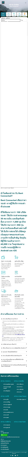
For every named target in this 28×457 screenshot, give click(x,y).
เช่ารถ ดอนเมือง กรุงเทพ (8, 384)
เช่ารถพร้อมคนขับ (4, 447)
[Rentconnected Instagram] (17, 455)
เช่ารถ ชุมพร (6, 417)
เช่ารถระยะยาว (4, 445)
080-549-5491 (6, 432)
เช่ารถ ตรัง (5, 409)
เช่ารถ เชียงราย (20, 384)
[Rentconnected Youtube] (15, 455)
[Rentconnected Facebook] (11, 455)
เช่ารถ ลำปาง (19, 386)
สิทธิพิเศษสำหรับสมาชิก (6, 441)
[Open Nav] (25, 3)
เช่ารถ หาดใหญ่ (6, 402)
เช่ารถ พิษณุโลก (6, 390)
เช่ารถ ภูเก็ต (5, 399)
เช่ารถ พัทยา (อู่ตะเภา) (21, 399)
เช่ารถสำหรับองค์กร (5, 449)
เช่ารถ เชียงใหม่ (20, 389)
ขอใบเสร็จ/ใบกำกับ (5, 443)
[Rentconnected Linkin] (13, 455)
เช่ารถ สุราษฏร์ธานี (7, 404)
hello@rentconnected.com (13, 437)
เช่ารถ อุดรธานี (6, 427)
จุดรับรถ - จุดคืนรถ (5, 18)
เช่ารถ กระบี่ (6, 414)
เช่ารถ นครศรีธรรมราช (8, 412)
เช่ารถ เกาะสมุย (6, 407)
